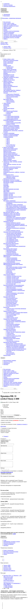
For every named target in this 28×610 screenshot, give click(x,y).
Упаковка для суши (8, 195)
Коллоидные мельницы (12, 300)
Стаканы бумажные (8, 137)
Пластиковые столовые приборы (11, 128)
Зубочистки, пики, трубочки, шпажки (12, 35)
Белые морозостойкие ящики (10, 148)
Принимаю (3, 536)
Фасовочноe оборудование (10, 342)
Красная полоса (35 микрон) (13, 95)
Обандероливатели (11, 251)
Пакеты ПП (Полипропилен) (10, 86)
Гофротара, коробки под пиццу (11, 25)
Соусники (5, 183)
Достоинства (4, 445)
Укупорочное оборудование (13, 326)
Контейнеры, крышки (8, 76)
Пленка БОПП (9, 121)
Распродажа (6, 307)
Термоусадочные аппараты (10, 311)
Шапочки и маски (10, 177)
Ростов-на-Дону (4, 44)
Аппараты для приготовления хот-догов (16, 280)
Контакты (5, 364)
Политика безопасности (9, 6)
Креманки (5, 185)
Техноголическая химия (9, 178)
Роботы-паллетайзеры (11, 294)
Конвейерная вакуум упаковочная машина (16, 208)
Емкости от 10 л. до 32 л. (9, 72)
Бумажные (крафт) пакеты (9, 91)
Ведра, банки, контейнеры (9, 24)
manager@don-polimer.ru (9, 570)
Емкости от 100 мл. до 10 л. (10, 70)
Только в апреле (10, 309)
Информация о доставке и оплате (11, 541)
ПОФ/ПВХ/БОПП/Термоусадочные (12, 120)
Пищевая (8, 113)
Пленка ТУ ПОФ (10, 124)
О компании (6, 3)
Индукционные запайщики (13, 324)
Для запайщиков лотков (12, 239)
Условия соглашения (8, 544)
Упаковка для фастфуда (9, 192)
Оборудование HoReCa (9, 274)
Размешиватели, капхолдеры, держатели (13, 130)
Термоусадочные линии (12, 317)
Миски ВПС (6, 191)
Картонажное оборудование (10, 248)
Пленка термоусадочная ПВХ (13, 122)
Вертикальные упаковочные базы (14, 343)
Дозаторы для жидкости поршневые (15, 347)
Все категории (7, 22)
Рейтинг (3, 468)
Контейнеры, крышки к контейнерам (12, 181)
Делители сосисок (10, 269)
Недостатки (3, 453)
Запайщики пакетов (8, 221)
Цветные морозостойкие (9, 152)
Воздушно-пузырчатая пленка (10, 60)
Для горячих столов (11, 238)
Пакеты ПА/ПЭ (10, 100)
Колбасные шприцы (11, 299)
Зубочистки (6, 163)
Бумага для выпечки (8, 61)
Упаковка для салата (8, 198)
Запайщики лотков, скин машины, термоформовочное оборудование (11, 214)
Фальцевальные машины (9, 337)
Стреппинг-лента (10, 334)
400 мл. (8, 143)
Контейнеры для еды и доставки (11, 37)
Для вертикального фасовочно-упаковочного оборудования (14, 235)
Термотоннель (9, 316)
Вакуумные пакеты (8, 99)
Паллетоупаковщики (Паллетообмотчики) (13, 285)
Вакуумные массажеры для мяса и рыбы (16, 267)
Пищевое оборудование (9, 296)
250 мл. (8, 141)
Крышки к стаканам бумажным (11, 134)
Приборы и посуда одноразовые (11, 31)
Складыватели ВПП (11, 315)
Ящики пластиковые (8, 33)
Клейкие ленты (7, 65)
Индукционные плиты (11, 298)
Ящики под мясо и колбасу (10, 160)
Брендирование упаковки (9, 360)
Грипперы (8, 98)
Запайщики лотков (11, 216)
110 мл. (8, 138)
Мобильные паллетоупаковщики (14, 286)
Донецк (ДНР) (4, 42)
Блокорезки (9, 265)
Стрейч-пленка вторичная (12, 116)
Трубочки (5, 165)
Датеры (5, 107)
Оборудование (7, 28)
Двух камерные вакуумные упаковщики (16, 207)
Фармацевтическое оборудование (11, 338)
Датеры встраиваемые (11, 257)
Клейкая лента (9, 66)
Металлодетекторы (11, 244)
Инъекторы (9, 270)
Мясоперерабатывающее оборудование (13, 264)
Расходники (6, 105)
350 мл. (8, 142)
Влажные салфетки (8, 169)
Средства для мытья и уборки (10, 168)
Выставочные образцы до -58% (11, 212)
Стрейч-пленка (7, 115)
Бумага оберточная (8, 63)
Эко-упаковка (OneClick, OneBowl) (12, 90)
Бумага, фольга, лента (8, 23)
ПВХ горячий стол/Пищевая (10, 111)
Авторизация (6, 14)
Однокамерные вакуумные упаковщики (16, 209)
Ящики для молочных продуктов (11, 155)
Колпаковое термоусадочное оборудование (16, 312)
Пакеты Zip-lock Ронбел (12, 96)
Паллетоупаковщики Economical (14, 289)
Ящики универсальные (9, 157)
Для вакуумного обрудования (13, 233)
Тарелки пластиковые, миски (10, 129)
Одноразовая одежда (8, 174)
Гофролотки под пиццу (9, 79)
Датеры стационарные (11, 259)
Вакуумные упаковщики (9, 200)
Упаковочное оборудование (10, 319)
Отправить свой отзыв (6, 473)
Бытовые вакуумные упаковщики (14, 204)
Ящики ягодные (7, 151)
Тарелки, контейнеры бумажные (11, 126)
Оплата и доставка (8, 5)
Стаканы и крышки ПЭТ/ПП (10, 135)
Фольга (5, 64)
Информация (4, 537)
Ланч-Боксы (6, 190)
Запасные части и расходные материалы (13, 231)
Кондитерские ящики (8, 156)
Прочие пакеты (7, 87)
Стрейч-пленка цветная (12, 118)
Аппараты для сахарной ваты (13, 282)
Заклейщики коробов (11, 250)
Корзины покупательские (9, 150)
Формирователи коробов (12, 254)
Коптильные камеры (11, 303)
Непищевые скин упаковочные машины (16, 217)
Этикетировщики (10, 261)
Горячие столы (9, 322)
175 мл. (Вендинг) (10, 144)
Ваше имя (3, 443)
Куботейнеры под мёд (8, 74)
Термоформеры (10, 220)
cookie (14, 533)
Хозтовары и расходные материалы (12, 36)
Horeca (2, 556)
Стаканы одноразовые (8, 32)
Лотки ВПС (6, 186)
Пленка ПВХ (9, 112)
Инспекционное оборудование (11, 243)
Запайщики (6, 104)
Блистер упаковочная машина (13, 320)
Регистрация (6, 15)
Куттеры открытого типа (12, 304)
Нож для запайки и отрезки (13, 313)
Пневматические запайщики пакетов (15, 224)
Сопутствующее (10, 352)
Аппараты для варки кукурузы (13, 276)
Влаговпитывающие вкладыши (11, 189)
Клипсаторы (9, 272)
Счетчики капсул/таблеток (12, 341)
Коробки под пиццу (8, 78)
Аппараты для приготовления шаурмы (15, 281)
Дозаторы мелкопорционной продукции (16, 348)
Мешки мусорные (7, 85)
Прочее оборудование (8, 108)
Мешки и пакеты (7, 27)
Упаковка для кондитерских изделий (12, 196)
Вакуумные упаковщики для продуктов (16, 205)
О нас (4, 540)
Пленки (5, 29)
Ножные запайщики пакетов (13, 222)
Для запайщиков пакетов (12, 241)
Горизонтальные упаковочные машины (16, 321)
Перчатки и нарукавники (12, 176)
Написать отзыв (4, 441)
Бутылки (5, 131)
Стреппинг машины (11, 252)
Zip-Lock (5, 92)
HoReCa (5, 38)
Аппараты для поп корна (12, 278)
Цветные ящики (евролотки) (10, 154)
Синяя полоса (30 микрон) (12, 94)
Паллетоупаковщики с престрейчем (15, 293)
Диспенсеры (9, 68)
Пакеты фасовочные (8, 82)
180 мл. (8, 139)
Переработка (6, 363)
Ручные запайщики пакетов (13, 230)
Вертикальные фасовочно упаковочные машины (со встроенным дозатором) (16, 345)
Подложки (6, 187)
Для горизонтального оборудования (15, 237)
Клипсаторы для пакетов (12, 325)
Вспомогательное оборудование (14, 268)
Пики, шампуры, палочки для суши (12, 164)
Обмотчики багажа (11, 287)
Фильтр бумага (7, 355)
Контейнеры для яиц (8, 182)
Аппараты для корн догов (12, 277)
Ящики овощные (7, 159)
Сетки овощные (7, 89)
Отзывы (5, 436)
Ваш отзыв (3, 460)
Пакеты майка (6, 83)
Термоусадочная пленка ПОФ (13, 335)
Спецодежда (6, 170)
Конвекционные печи (11, 302)
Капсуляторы (9, 339)
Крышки (5, 73)
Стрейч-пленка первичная (12, 117)
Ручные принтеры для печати (13, 260)
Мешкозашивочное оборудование (11, 263)
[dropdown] (1, 1)
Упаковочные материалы (9, 329)
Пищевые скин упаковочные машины (15, 218)
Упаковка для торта (8, 194)
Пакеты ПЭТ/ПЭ (10, 102)
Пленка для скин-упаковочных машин (15, 332)
